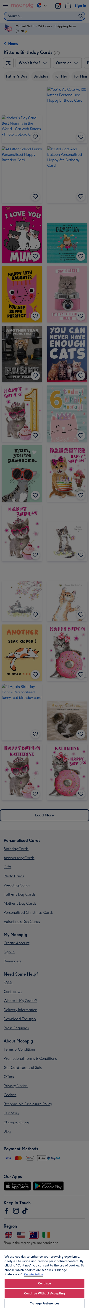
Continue (44, 1283)
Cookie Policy (33, 1274)
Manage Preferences (44, 1303)
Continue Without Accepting (44, 1293)
